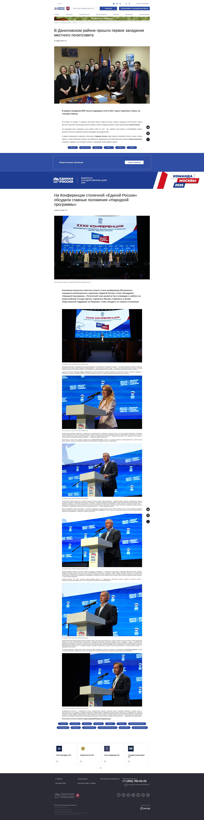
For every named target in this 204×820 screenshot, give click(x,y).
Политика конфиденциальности (63, 811)
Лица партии (69, 14)
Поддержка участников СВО (102, 18)
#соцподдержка (63, 727)
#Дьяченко (97, 147)
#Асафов (121, 723)
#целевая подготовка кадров (107, 727)
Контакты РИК (60, 783)
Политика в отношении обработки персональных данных (70, 812)
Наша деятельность (84, 14)
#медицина (76, 727)
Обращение (108, 8)
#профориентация (89, 727)
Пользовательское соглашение (63, 809)
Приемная (116, 14)
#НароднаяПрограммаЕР (137, 723)
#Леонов (110, 723)
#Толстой (63, 723)
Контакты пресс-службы (87, 783)
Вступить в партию (144, 14)
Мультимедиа (129, 14)
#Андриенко (98, 723)
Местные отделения (101, 14)
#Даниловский (85, 147)
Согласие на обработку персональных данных (67, 814)
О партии (56, 14)
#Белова (72, 147)
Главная (56, 22)
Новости (75, 22)
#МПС (109, 147)
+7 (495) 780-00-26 (134, 781)
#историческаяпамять (140, 727)
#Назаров (86, 723)
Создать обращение (134, 162)
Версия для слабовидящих (142, 3)
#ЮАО (132, 147)
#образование (124, 727)
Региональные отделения (109, 779)
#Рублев (120, 147)
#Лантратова (74, 723)
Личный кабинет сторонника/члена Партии (134, 8)
